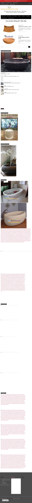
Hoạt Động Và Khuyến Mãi (7, 82)
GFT (20, 498)
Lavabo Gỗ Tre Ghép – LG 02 (24, 26)
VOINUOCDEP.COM (12, 4)
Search (30, 3)
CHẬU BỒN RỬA (3, 2)
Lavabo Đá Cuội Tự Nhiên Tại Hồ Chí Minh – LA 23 (11, 76)
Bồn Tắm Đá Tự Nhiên (10, 498)
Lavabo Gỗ (21, 25)
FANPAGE (13, 477)
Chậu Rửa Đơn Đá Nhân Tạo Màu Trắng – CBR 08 (11, 89)
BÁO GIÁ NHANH (15, 2)
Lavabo (19, 25)
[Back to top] (29, 500)
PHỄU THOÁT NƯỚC (9, 2)
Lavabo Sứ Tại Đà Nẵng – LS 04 (9, 86)
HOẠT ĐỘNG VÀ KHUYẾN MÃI (4, 4)
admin (24, 31)
